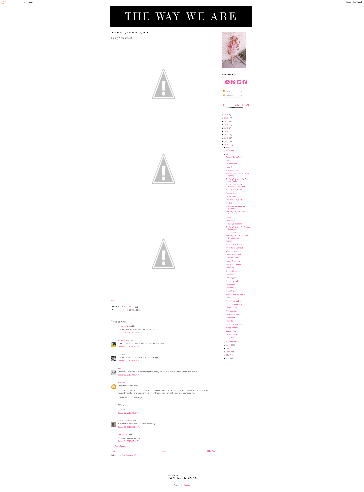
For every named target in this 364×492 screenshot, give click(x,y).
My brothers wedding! (234, 248)
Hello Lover (230, 298)
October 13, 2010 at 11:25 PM (129, 427)
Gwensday (121, 310)
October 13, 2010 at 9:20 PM (128, 413)
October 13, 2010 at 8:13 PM (128, 375)
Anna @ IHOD (123, 340)
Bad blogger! (231, 278)
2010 (226, 145)
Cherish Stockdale (125, 421)
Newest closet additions (235, 255)
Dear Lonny (230, 284)
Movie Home (231, 203)
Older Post (211, 451)
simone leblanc (124, 326)
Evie (119, 369)
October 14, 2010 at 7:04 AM (128, 441)
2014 (226, 131)
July (228, 349)
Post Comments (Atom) (130, 455)
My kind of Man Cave (234, 304)
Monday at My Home (234, 190)
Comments (229, 96)
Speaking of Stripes (233, 265)
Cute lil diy (230, 268)
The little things (232, 170)
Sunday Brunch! (232, 193)
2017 (226, 121)
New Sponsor (231, 311)
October (229, 154)
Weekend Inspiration (234, 251)
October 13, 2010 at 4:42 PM (128, 361)
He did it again (231, 334)
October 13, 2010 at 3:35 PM (128, 333)
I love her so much (233, 314)
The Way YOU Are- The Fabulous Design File (235, 186)
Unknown (121, 383)
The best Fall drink (233, 271)
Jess (120, 354)
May (228, 355)
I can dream (230, 318)
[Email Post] (136, 306)
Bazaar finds (231, 331)
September (230, 342)
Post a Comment (121, 446)
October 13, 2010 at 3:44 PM (128, 347)
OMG (228, 160)
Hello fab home (232, 258)
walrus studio (123, 435)
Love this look (231, 164)
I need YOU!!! (231, 291)
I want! (228, 217)
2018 (226, 118)
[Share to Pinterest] (139, 310)
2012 (226, 138)
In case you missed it (234, 224)
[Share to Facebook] (136, 310)
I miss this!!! (230, 321)
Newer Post (116, 451)
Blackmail (230, 288)
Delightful (229, 241)
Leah (122, 306)
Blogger (187, 485)
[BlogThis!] (131, 310)
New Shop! (230, 220)
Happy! (229, 167)
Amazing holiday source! (235, 294)
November (230, 151)
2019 (226, 115)
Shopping (230, 274)
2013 (226, 135)
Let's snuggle (231, 233)
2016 (226, 125)
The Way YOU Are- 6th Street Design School (237, 237)
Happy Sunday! (232, 328)
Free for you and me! (234, 301)
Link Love (230, 338)
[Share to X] (134, 310)
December (230, 148)
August (229, 345)
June (228, 352)
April (228, 358)
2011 (226, 141)
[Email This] (128, 310)
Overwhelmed (231, 308)
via (112, 300)
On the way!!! (231, 196)
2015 (226, 128)
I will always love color (234, 200)
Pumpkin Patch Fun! (234, 157)
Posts (227, 91)
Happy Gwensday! (233, 261)
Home (164, 451)
